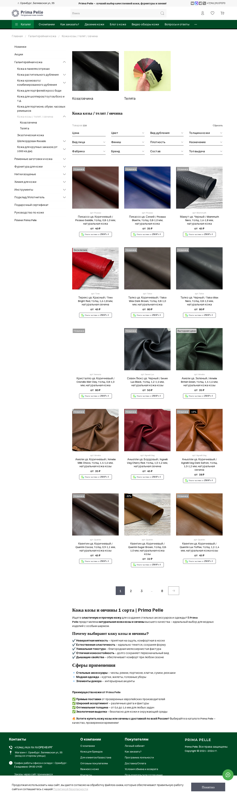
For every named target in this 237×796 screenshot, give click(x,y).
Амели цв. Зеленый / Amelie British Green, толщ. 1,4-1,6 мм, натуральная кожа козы (199, 381)
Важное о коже (89, 769)
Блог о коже (118, 24)
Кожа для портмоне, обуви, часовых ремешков (41, 108)
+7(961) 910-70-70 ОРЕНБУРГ (33, 747)
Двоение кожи (94, 24)
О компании (47, 24)
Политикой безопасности (70, 789)
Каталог (26, 24)
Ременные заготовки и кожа (33, 159)
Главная (17, 36)
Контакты (86, 774)
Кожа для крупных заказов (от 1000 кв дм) (37, 149)
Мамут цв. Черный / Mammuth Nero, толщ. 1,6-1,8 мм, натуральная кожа (199, 220)
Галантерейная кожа (42, 36)
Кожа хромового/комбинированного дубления (37, 82)
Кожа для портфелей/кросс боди (39, 90)
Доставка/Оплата (135, 763)
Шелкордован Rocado (31, 141)
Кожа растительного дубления (38, 74)
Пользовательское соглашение (144, 774)
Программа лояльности (139, 757)
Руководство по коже (29, 212)
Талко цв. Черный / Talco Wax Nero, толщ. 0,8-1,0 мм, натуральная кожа (199, 301)
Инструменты (23, 189)
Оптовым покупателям (94, 763)
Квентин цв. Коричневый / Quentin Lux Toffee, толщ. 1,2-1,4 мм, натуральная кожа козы (199, 547)
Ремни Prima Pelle (25, 220)
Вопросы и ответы (177, 24)
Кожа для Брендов (91, 751)
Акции (18, 54)
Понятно (208, 787)
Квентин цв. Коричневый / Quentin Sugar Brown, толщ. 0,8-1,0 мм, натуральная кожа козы (147, 549)
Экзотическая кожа (30, 135)
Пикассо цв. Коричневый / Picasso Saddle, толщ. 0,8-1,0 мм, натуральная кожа (95, 220)
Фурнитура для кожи (28, 166)
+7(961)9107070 (216, 3)
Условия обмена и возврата (141, 769)
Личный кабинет (135, 745)
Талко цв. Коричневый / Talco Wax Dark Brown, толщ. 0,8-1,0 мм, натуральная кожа (147, 301)
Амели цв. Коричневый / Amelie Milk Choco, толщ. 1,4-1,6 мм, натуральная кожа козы (95, 462)
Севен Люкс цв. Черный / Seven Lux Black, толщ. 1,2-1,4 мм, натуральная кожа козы (147, 381)
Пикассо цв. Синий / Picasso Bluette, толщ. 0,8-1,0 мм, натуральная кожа (147, 220)
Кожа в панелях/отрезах (33, 68)
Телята (24, 128)
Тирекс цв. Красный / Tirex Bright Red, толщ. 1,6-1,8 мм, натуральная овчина (95, 301)
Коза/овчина (28, 122)
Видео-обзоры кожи (145, 24)
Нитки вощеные (25, 174)
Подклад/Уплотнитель (29, 197)
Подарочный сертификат (31, 205)
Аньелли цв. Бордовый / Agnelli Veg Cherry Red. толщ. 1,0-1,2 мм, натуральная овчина (147, 462)
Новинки (20, 46)
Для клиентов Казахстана (95, 757)
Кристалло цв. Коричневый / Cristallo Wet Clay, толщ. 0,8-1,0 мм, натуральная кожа (96, 381)
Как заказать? (69, 24)
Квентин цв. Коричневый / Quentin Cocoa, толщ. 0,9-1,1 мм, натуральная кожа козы (95, 547)
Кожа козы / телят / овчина (35, 116)
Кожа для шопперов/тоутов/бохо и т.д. (41, 98)
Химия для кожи (25, 181)
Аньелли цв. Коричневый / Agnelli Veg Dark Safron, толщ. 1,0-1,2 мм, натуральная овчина (199, 464)
